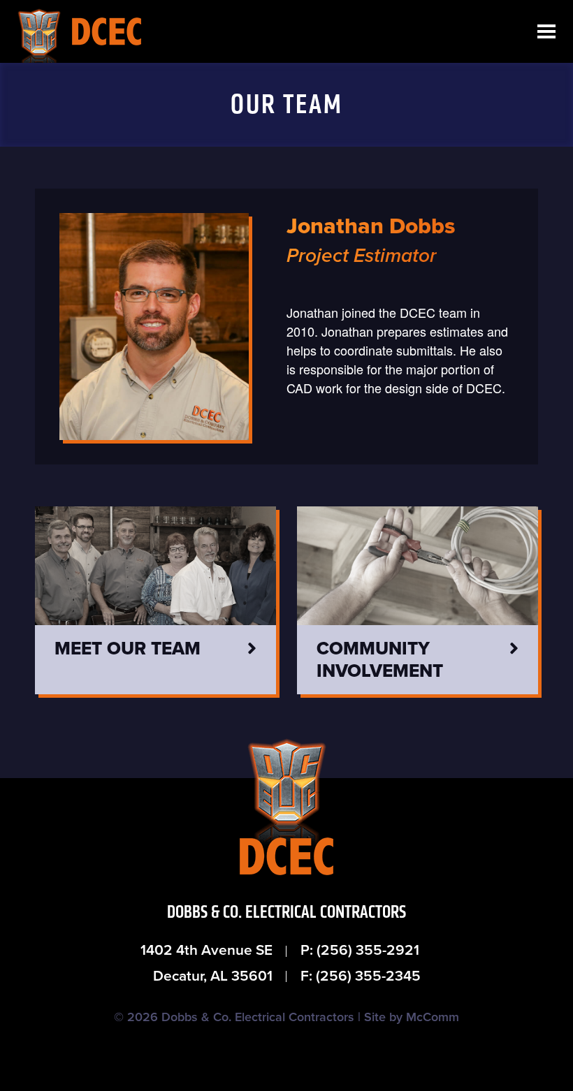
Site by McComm (411, 1017)
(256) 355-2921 (368, 950)
